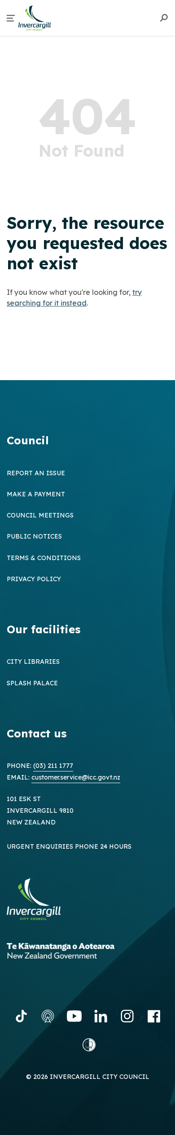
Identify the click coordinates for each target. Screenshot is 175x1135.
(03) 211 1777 (53, 766)
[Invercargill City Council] (40, 900)
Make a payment (36, 494)
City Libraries (33, 661)
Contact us (36, 733)
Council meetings (40, 515)
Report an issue (36, 473)
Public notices (34, 536)
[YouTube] (74, 1016)
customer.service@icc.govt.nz (75, 777)
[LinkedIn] (101, 1016)
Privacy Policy (34, 579)
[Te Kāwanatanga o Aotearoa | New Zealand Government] (74, 952)
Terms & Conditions (44, 558)
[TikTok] (21, 1016)
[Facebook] (154, 1016)
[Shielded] (89, 1044)
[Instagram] (127, 1016)
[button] (11, 18)
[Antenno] (48, 1016)
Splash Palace (32, 683)
